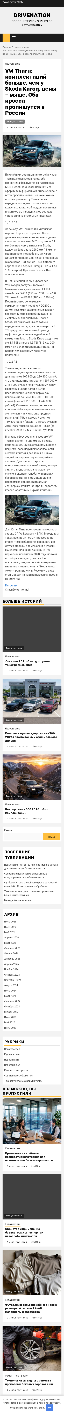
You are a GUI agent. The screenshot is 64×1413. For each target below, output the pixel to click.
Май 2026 (9, 932)
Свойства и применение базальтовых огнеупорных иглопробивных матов (24, 1232)
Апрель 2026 (11, 937)
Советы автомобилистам (18, 1075)
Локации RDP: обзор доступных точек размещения (28, 663)
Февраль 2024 (12, 1001)
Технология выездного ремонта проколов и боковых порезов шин (29, 1382)
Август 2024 (11, 985)
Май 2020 (9, 1022)
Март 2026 (10, 942)
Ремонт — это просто (16, 1070)
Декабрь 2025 (12, 958)
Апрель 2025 (11, 964)
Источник (11, 585)
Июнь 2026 (10, 927)
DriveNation (32, 15)
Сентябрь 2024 (12, 980)
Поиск (8, 830)
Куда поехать (12, 1054)
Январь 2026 (11, 953)
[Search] (59, 38)
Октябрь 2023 (12, 1006)
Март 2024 (10, 996)
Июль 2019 (10, 1027)
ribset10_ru (34, 127)
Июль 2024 (10, 990)
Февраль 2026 (12, 948)
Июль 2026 (10, 921)
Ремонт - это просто (16, 1375)
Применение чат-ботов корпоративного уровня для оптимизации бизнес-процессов (29, 1157)
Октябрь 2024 (12, 974)
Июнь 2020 (10, 1017)
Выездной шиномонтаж (17, 900)
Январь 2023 (11, 1012)
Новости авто (12, 63)
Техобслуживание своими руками (23, 1081)
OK (49, 1407)
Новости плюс (12, 1065)
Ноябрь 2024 (11, 969)
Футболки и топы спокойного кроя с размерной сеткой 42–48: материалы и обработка (31, 1308)
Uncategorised (12, 1049)
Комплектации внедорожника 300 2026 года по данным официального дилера (31, 737)
